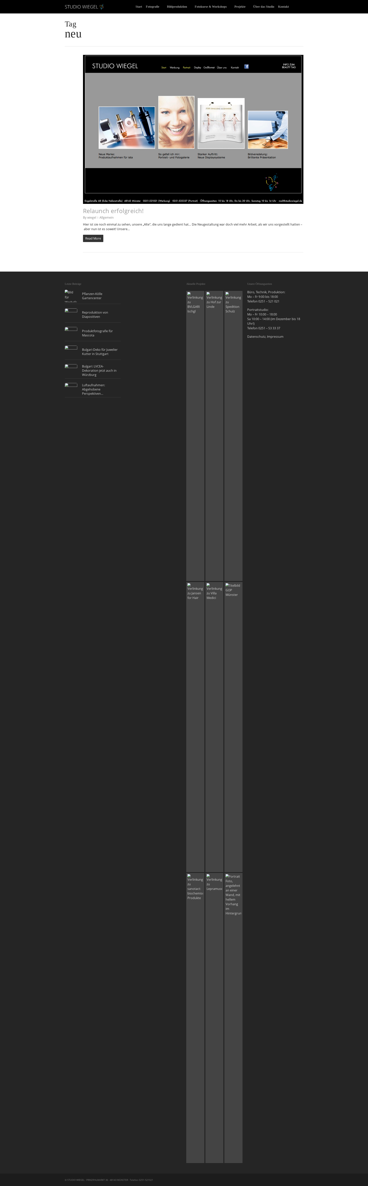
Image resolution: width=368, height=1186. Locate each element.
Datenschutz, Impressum (265, 336)
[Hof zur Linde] (214, 436)
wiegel (91, 217)
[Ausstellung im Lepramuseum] (214, 1018)
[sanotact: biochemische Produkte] (195, 1018)
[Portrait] (233, 1018)
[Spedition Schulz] (233, 436)
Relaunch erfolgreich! (113, 211)
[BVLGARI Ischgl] (195, 436)
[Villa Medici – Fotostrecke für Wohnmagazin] (214, 727)
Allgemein (106, 217)
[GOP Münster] (233, 727)
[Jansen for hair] (195, 727)
